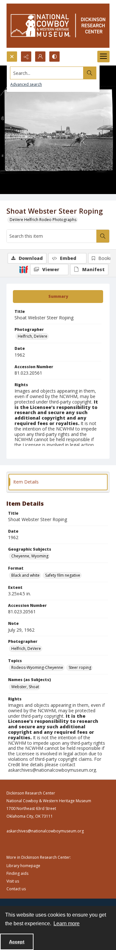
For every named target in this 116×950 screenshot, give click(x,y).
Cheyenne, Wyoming (29, 556)
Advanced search (26, 84)
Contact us (16, 889)
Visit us (12, 881)
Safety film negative (62, 575)
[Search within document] (102, 236)
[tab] (58, 296)
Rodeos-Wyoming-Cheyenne (37, 667)
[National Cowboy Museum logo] (58, 25)
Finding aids (17, 873)
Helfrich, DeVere (32, 336)
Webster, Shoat (25, 686)
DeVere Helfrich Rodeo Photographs (43, 219)
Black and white (25, 575)
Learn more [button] (66, 923)
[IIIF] (23, 269)
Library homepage (23, 865)
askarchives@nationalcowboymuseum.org (45, 831)
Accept (16, 941)
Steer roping (80, 667)
